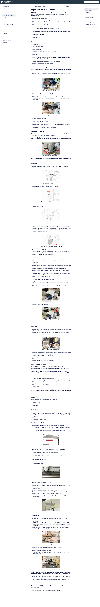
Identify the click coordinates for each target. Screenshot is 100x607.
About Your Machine (6, 6)
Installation (4, 8)
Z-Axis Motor (88, 15)
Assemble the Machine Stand (8, 13)
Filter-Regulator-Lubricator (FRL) (8, 24)
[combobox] (91, 2)
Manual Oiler (6, 22)
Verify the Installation (7, 26)
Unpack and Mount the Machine (8, 15)
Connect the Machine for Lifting (90, 24)
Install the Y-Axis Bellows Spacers (90, 8)
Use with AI (67, 6)
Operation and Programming (7, 40)
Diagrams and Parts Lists (6, 44)
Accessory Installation (7, 35)
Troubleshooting (5, 42)
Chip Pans (5, 31)
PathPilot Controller (7, 17)
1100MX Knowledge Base (18, 2)
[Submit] (85, 2)
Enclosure (5, 33)
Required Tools (88, 19)
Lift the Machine (88, 26)
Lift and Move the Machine (89, 17)
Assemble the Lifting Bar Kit (90, 22)
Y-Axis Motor (88, 12)
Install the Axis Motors (88, 10)
